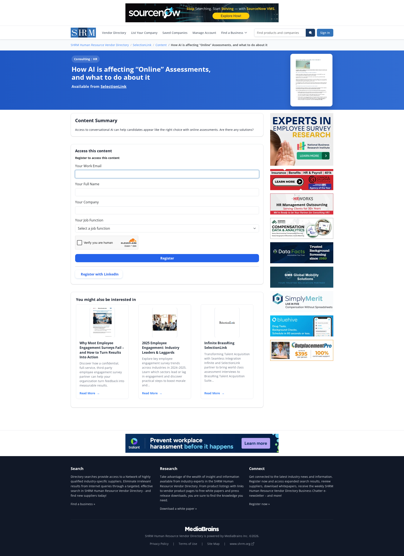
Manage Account (204, 33)
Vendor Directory (114, 33)
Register (167, 258)
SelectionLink (142, 45)
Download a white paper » (178, 509)
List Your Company (144, 33)
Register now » (259, 504)
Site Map (213, 544)
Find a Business (232, 33)
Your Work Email (88, 166)
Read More (87, 393)
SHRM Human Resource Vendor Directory (100, 45)
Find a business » (83, 504)
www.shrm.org (240, 544)
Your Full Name (87, 184)
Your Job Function (89, 220)
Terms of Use (188, 544)
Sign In (325, 33)
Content (161, 45)
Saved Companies (174, 33)
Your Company (87, 202)
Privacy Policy (159, 544)
